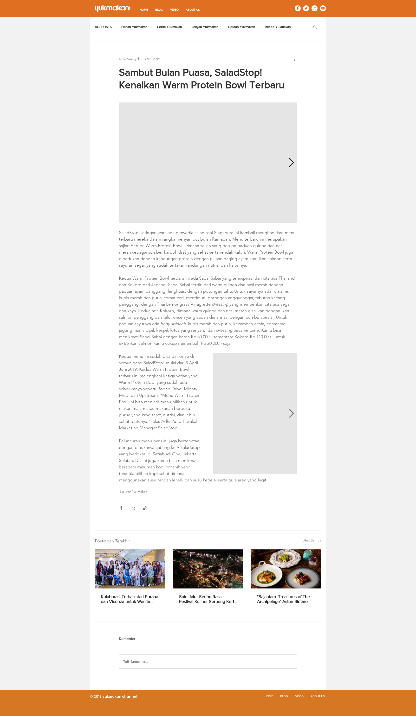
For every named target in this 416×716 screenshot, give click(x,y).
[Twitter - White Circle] (306, 8)
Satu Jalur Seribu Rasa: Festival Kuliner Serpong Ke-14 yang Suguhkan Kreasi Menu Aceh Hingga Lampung (207, 599)
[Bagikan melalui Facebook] (121, 508)
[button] (315, 27)
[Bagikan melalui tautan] (145, 508)
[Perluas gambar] (208, 162)
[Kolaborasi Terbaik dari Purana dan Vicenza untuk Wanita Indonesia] (130, 568)
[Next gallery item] (291, 163)
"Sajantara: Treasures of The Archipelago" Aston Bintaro (283, 599)
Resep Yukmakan (278, 27)
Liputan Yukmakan (241, 27)
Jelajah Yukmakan (205, 27)
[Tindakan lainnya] (294, 59)
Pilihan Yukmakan (134, 27)
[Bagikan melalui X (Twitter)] (133, 508)
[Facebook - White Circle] (298, 8)
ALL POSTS (103, 27)
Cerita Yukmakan (169, 27)
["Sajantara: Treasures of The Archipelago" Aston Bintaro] (286, 568)
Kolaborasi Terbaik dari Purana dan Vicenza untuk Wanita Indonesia (129, 599)
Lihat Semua (312, 540)
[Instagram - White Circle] (315, 8)
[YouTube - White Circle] (323, 8)
